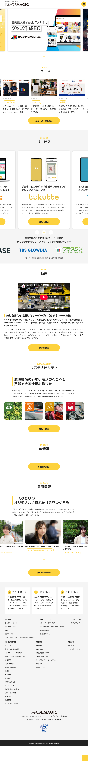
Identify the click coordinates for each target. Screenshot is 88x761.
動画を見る (44, 347)
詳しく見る (44, 428)
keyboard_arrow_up (84, 758)
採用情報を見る (44, 572)
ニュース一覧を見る (44, 120)
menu (83, 4)
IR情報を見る (44, 466)
